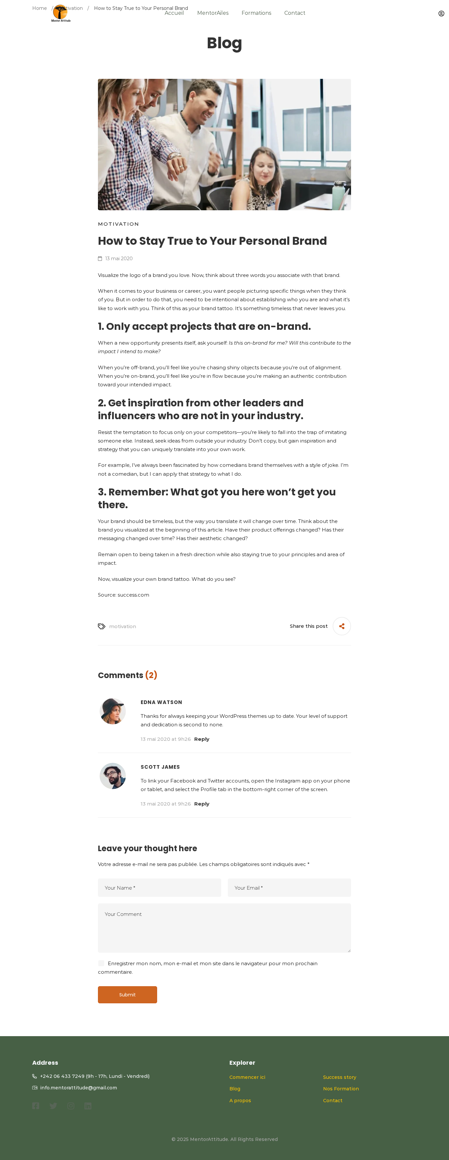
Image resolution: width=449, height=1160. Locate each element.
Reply (201, 739)
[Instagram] (71, 1105)
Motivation (118, 224)
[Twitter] (53, 1105)
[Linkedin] (88, 1105)
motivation (122, 626)
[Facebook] (35, 1105)
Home (39, 8)
